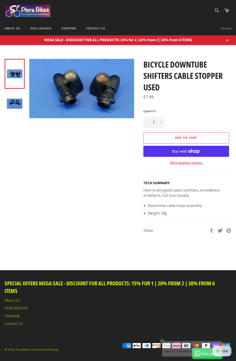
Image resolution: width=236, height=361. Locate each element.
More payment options (186, 162)
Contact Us (95, 28)
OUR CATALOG (41, 28)
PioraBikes (23, 350)
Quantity (149, 111)
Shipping (68, 28)
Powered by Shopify (45, 350)
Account (226, 28)
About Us (12, 28)
